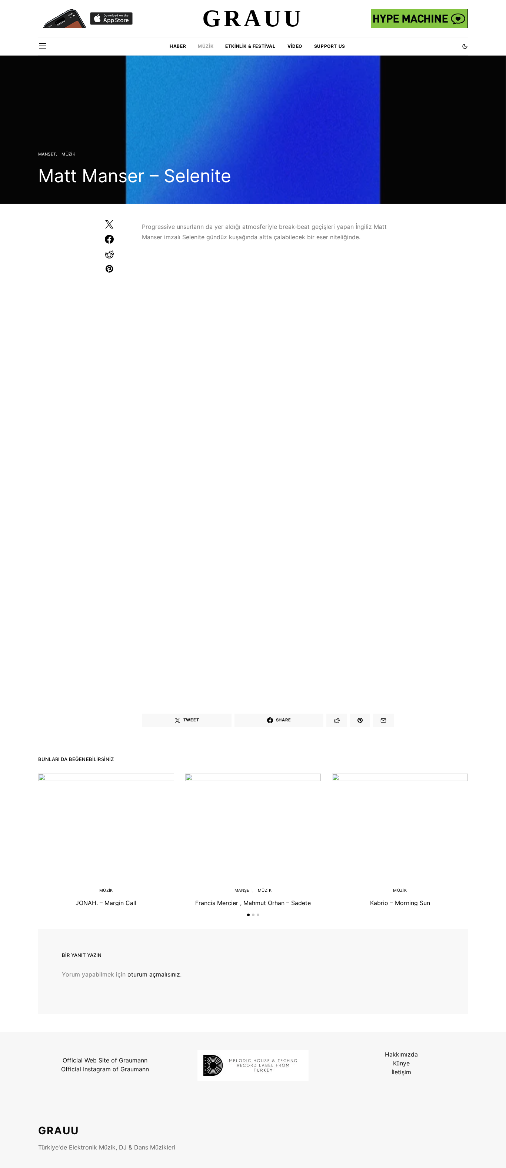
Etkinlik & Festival (250, 46)
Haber (178, 46)
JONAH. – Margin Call (106, 903)
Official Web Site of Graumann (105, 1060)
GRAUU (58, 1130)
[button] (465, 46)
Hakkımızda (401, 1054)
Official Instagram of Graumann (105, 1069)
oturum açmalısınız (153, 974)
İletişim (401, 1072)
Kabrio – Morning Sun (400, 903)
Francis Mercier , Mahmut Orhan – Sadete (253, 903)
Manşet (47, 154)
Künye (401, 1063)
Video (294, 46)
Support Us (329, 46)
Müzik (205, 46)
